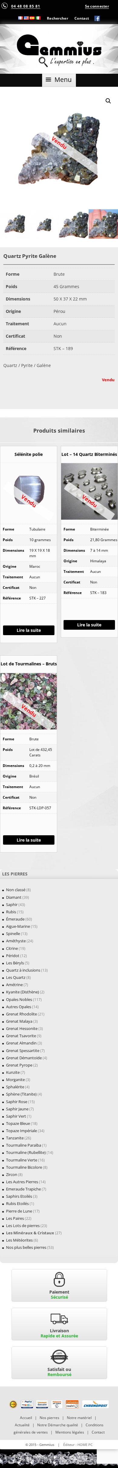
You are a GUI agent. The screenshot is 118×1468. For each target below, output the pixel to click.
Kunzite (13, 1072)
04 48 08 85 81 (25, 6)
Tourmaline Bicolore (24, 1167)
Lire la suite (29, 630)
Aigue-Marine (18, 926)
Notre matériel (79, 1417)
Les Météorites (19, 1240)
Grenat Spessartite (22, 1050)
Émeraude (15, 919)
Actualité (22, 1424)
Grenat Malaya (19, 1021)
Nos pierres (49, 1417)
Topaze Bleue (18, 1123)
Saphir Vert (16, 1116)
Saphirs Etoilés (19, 1196)
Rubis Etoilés (17, 1203)
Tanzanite (15, 1138)
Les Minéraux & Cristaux (30, 1233)
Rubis (11, 911)
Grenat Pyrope (19, 1065)
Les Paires (15, 1218)
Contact (81, 18)
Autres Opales (18, 1006)
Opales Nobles (19, 999)
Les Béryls (15, 963)
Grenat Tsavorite (21, 1035)
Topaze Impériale (21, 1130)
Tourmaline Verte (21, 1160)
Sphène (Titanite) (21, 1094)
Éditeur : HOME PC (78, 1444)
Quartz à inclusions (23, 970)
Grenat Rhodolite (21, 1014)
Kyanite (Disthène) (22, 992)
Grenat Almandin (21, 1043)
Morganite (15, 1079)
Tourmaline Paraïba (23, 1145)
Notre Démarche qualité (57, 1424)
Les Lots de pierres (23, 1225)
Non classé (15, 889)
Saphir (12, 904)
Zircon (11, 1174)
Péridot (12, 955)
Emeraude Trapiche (23, 1189)
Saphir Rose (16, 1101)
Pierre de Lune (19, 1211)
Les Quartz (15, 977)
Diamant (13, 897)
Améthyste (16, 940)
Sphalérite (15, 1087)
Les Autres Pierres (22, 1181)
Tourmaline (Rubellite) (26, 1152)
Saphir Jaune (17, 1109)
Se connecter (97, 6)
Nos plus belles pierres (26, 1247)
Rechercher (57, 18)
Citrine (12, 948)
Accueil (26, 1417)
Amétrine (14, 984)
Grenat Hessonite (22, 1028)
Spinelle (13, 933)
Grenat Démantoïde (24, 1057)
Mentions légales (69, 1432)
